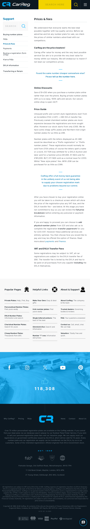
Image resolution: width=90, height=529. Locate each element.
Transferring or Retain (13, 71)
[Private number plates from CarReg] (16, 4)
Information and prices (44, 337)
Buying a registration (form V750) (14, 54)
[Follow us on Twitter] (45, 368)
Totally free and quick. (71, 334)
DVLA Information (11, 65)
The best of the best (44, 319)
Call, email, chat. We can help (72, 325)
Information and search (14, 317)
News (63, 419)
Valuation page (56, 435)
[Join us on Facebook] (9, 368)
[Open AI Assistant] (83, 522)
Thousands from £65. (14, 334)
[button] (85, 5)
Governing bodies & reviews (72, 310)
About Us (82, 419)
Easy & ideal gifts (44, 301)
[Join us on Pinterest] (81, 368)
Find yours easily (17, 308)
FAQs (5, 39)
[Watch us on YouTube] (63, 368)
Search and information (44, 328)
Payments (7, 48)
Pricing (21, 419)
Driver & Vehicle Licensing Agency (42, 489)
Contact (72, 419)
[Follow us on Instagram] (27, 368)
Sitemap (78, 508)
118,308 (45, 388)
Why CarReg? (9, 419)
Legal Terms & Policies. (66, 508)
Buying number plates (12, 34)
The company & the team (72, 301)
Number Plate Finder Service (64, 433)
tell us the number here (63, 77)
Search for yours (15, 325)
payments (49, 241)
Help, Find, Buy (17, 300)
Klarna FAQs (8, 59)
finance (62, 241)
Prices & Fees (9, 44)
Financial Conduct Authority (12, 498)
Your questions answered (73, 318)
